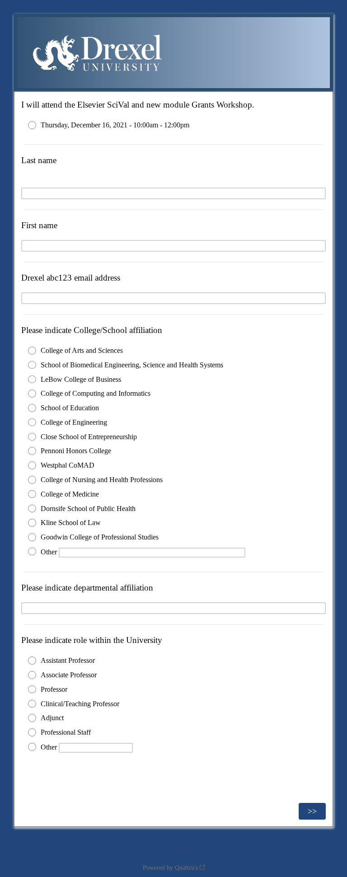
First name (39, 225)
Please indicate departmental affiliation (87, 587)
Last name (38, 160)
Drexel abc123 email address (70, 277)
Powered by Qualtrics (170, 867)
